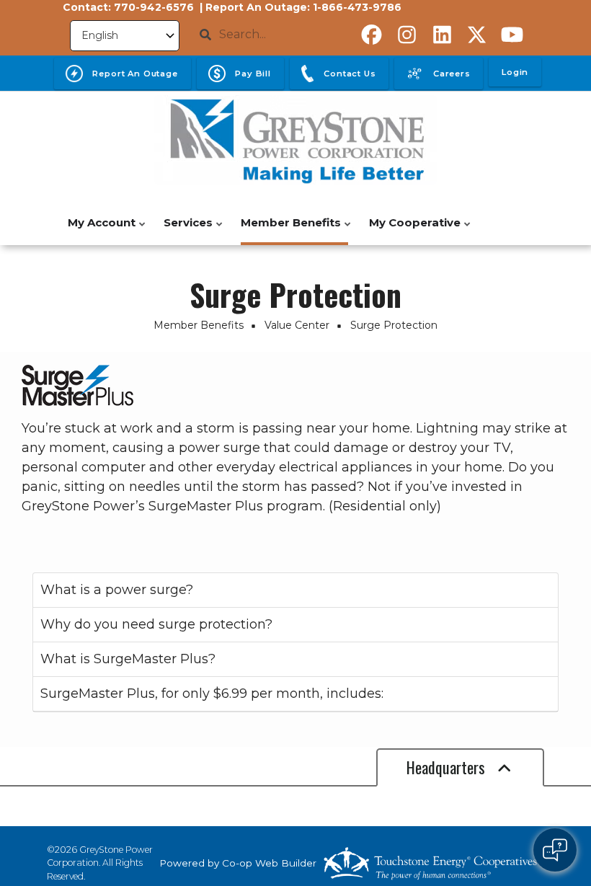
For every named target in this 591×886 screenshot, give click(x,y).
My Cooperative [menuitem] (411, 230)
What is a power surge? (116, 590)
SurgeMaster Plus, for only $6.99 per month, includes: (211, 693)
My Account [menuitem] (98, 230)
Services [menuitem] (184, 230)
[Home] (295, 140)
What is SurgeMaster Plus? (127, 659)
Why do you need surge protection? (156, 624)
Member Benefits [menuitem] (287, 230)
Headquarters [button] (447, 767)
